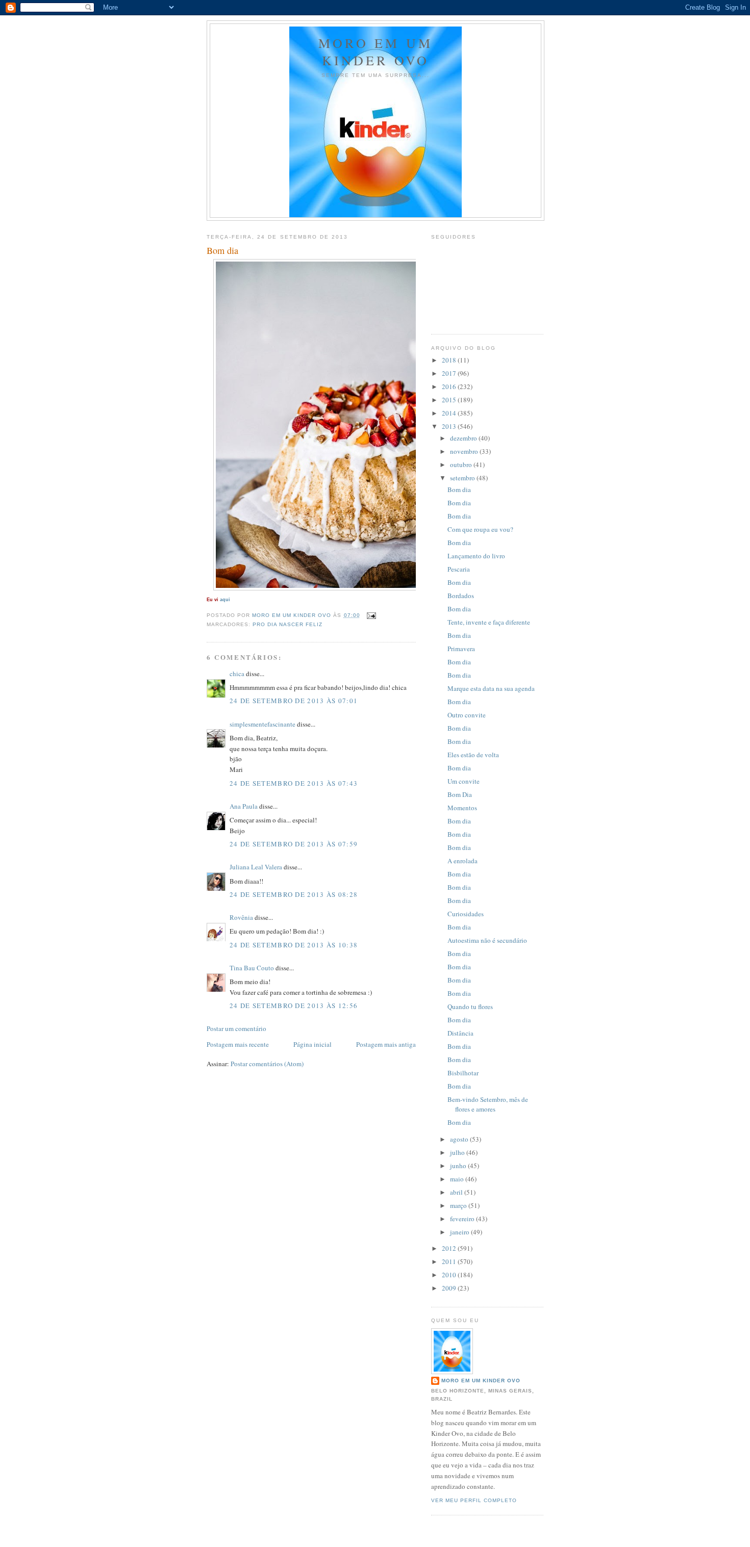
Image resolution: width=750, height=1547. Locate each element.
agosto (460, 1139)
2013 (450, 426)
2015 (450, 399)
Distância (460, 1033)
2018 (450, 360)
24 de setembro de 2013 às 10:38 (294, 944)
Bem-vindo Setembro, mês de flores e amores (487, 1104)
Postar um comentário (236, 1028)
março (459, 1205)
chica (237, 673)
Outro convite (466, 714)
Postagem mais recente (238, 1044)
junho (459, 1165)
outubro (461, 464)
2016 (450, 386)
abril (457, 1192)
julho (458, 1152)
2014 (450, 413)
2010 (450, 1274)
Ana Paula (244, 806)
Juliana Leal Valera (256, 866)
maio (457, 1178)
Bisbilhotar (463, 1072)
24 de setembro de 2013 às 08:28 (294, 894)
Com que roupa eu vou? (480, 529)
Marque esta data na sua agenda (491, 688)
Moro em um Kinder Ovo (375, 51)
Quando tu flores (470, 1006)
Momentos (462, 807)
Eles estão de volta (473, 754)
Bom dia (459, 489)
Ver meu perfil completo (474, 1500)
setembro (463, 477)
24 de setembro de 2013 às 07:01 (294, 700)
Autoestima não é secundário (487, 940)
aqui (225, 599)
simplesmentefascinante (262, 724)
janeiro (460, 1231)
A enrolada (462, 860)
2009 (450, 1288)
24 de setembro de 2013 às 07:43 (294, 783)
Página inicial (312, 1044)
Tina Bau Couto (252, 967)
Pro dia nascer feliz (287, 624)
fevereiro (463, 1218)
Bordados (460, 595)
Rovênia (241, 917)
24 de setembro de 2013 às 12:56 (294, 1005)
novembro (465, 451)
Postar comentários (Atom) (267, 1063)
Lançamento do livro (476, 555)
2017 (450, 373)
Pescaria (458, 569)
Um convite (463, 781)
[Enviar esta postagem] (371, 615)
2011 (450, 1261)
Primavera (461, 648)
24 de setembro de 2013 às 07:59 (294, 843)
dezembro (464, 438)
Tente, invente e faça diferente (488, 622)
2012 (450, 1248)
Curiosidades (465, 913)
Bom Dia (459, 794)
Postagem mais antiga (386, 1044)
